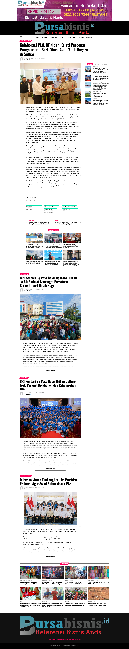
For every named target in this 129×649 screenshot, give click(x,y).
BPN (44, 216)
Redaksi (28, 60)
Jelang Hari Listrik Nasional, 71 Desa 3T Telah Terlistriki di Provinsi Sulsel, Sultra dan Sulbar (70, 206)
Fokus (37, 37)
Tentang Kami (51, 639)
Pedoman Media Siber (75, 639)
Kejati (48, 216)
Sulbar (67, 216)
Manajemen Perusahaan (62, 639)
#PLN (40, 216)
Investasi (69, 37)
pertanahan (60, 216)
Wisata (74, 37)
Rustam (27, 489)
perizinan (53, 216)
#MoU (36, 216)
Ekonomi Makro (44, 37)
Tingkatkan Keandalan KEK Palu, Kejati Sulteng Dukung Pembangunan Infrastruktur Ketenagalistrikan (51, 207)
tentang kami (89, 37)
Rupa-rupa (81, 37)
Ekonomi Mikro (54, 37)
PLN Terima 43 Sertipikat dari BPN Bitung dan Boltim (34, 205)
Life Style (62, 37)
